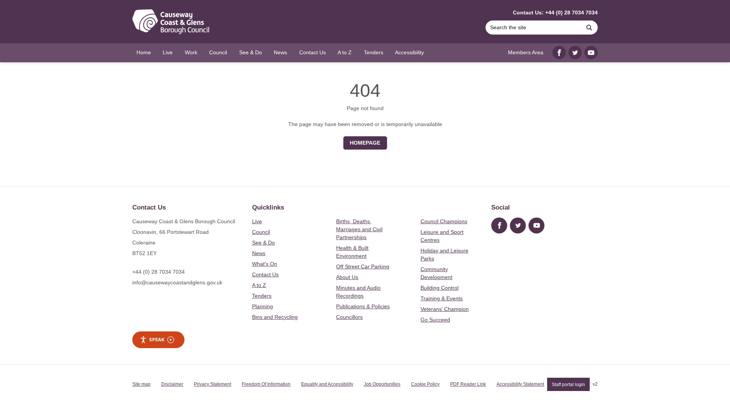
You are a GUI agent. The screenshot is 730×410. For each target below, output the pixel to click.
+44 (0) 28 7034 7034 (158, 272)
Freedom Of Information (266, 384)
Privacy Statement (212, 384)
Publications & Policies (363, 306)
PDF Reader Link (468, 384)
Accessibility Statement (520, 384)
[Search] (589, 27)
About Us (347, 277)
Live (257, 221)
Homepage (365, 143)
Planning (262, 306)
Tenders (261, 296)
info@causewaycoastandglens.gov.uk (177, 282)
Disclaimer (172, 384)
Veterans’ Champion (445, 309)
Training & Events (442, 298)
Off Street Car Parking (362, 266)
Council (261, 232)
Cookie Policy (425, 384)
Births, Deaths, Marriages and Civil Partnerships (359, 229)
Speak (156, 339)
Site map (141, 384)
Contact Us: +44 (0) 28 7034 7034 (555, 12)
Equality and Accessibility (327, 384)
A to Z (259, 285)
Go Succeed (435, 320)
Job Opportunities (382, 384)
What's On (264, 264)
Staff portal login (568, 384)
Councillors (349, 317)
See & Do (263, 243)
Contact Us (265, 274)
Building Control (440, 288)
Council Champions (444, 221)
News (258, 253)
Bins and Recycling (275, 317)
